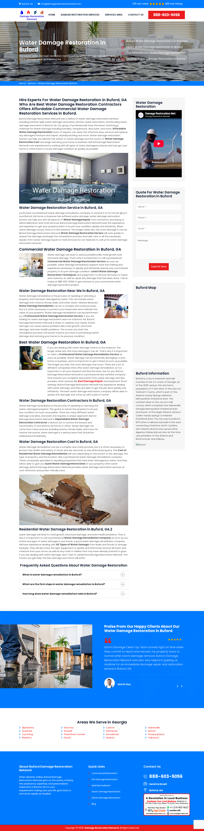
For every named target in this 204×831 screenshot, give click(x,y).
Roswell (68, 730)
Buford (32, 83)
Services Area (113, 14)
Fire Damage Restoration (105, 779)
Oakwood (153, 737)
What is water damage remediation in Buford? (52, 574)
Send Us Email (158, 784)
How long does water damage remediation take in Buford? (59, 593)
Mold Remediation (101, 785)
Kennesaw (112, 730)
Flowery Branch (156, 734)
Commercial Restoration (104, 773)
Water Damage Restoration (106, 797)
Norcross (69, 727)
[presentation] (177, 686)
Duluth (67, 737)
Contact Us (136, 14)
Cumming (27, 734)
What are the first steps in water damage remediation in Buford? (63, 584)
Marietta (27, 737)
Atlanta (110, 737)
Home (51, 14)
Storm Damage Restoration (106, 791)
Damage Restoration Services (80, 14)
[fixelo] (32, 14)
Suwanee (27, 730)
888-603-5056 (166, 14)
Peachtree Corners (74, 734)
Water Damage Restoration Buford (57, 83)
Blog (94, 803)
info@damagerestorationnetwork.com (61, 3)
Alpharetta (28, 727)
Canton (110, 727)
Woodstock (112, 734)
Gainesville (154, 727)
